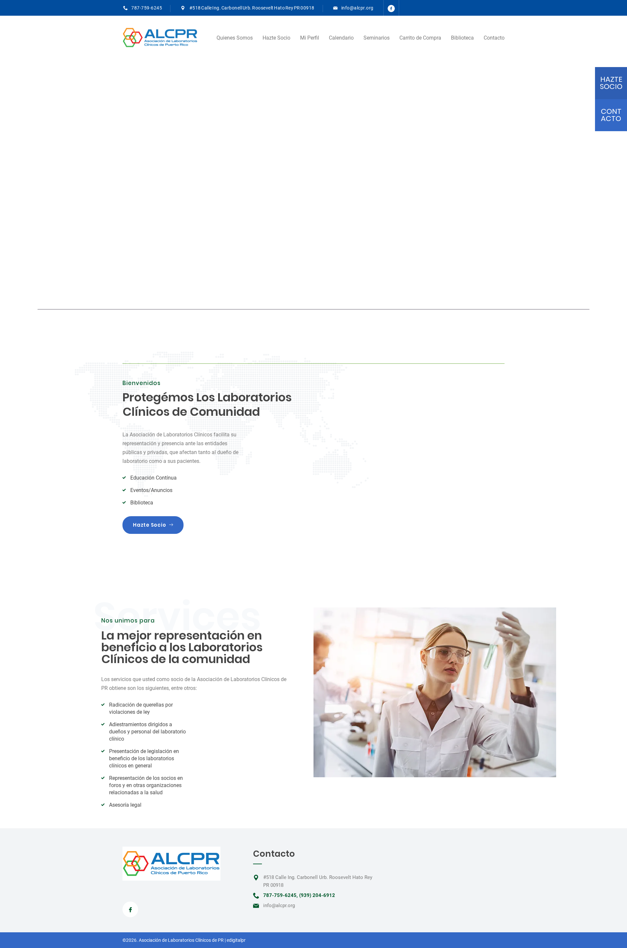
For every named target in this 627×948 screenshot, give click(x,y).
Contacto (494, 38)
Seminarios (376, 38)
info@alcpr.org (357, 7)
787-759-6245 (146, 7)
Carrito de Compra (420, 38)
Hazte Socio (276, 38)
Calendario (341, 38)
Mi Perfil (309, 38)
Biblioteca (462, 38)
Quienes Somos (235, 38)
